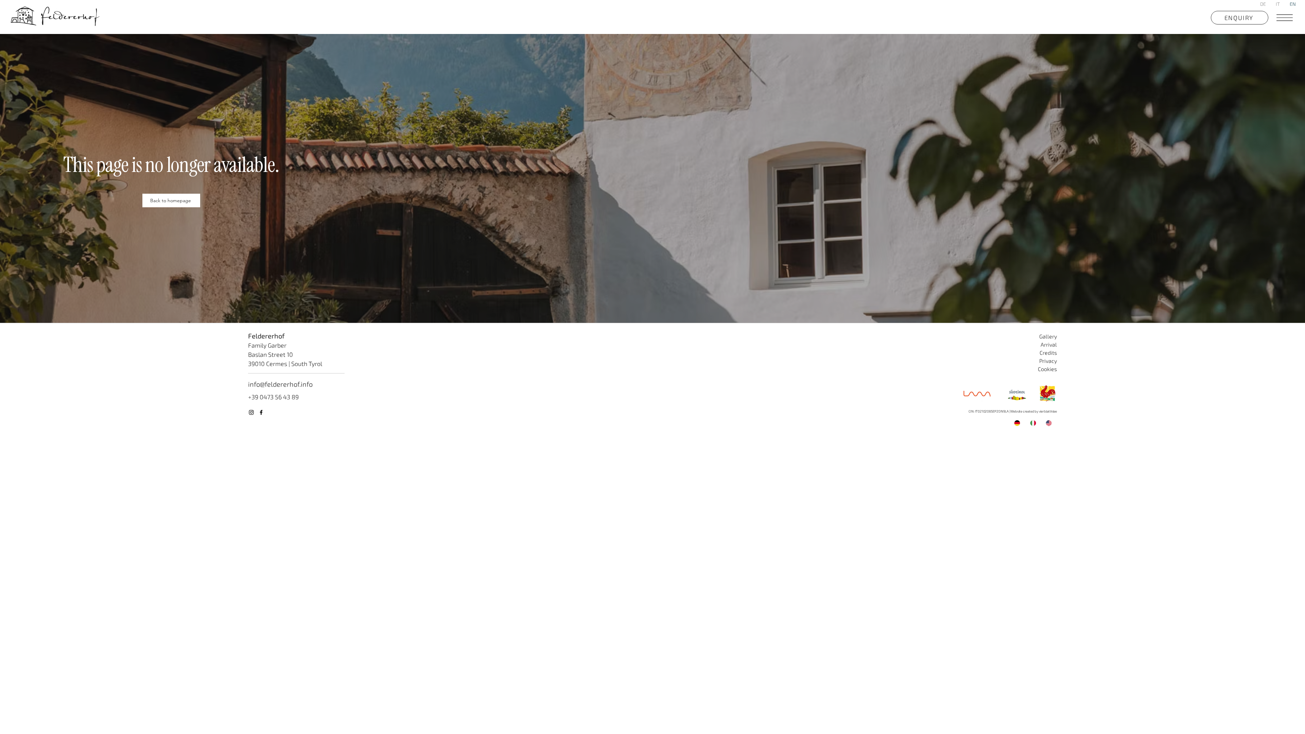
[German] (1017, 423)
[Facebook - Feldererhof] (261, 412)
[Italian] (1033, 423)
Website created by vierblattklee (1033, 411)
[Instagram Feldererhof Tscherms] (251, 412)
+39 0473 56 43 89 (273, 397)
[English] (1049, 423)
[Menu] (1284, 17)
